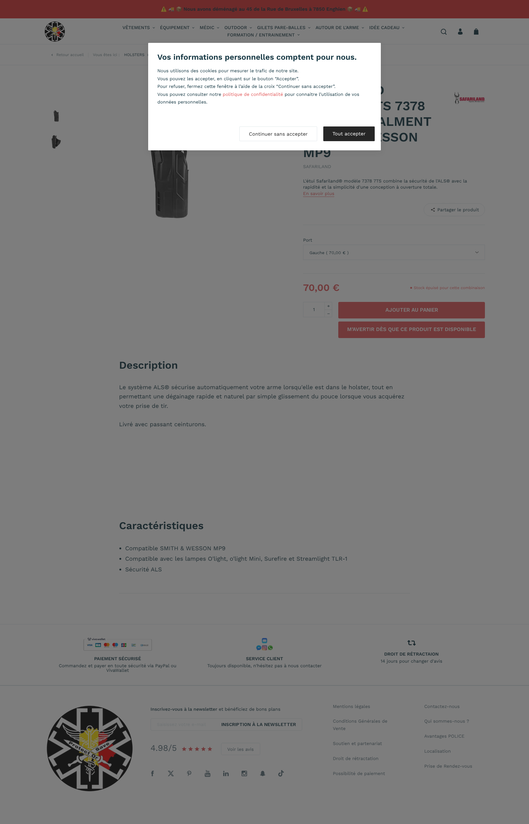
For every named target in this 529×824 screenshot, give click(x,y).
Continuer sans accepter (278, 134)
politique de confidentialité (253, 94)
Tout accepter (349, 134)
